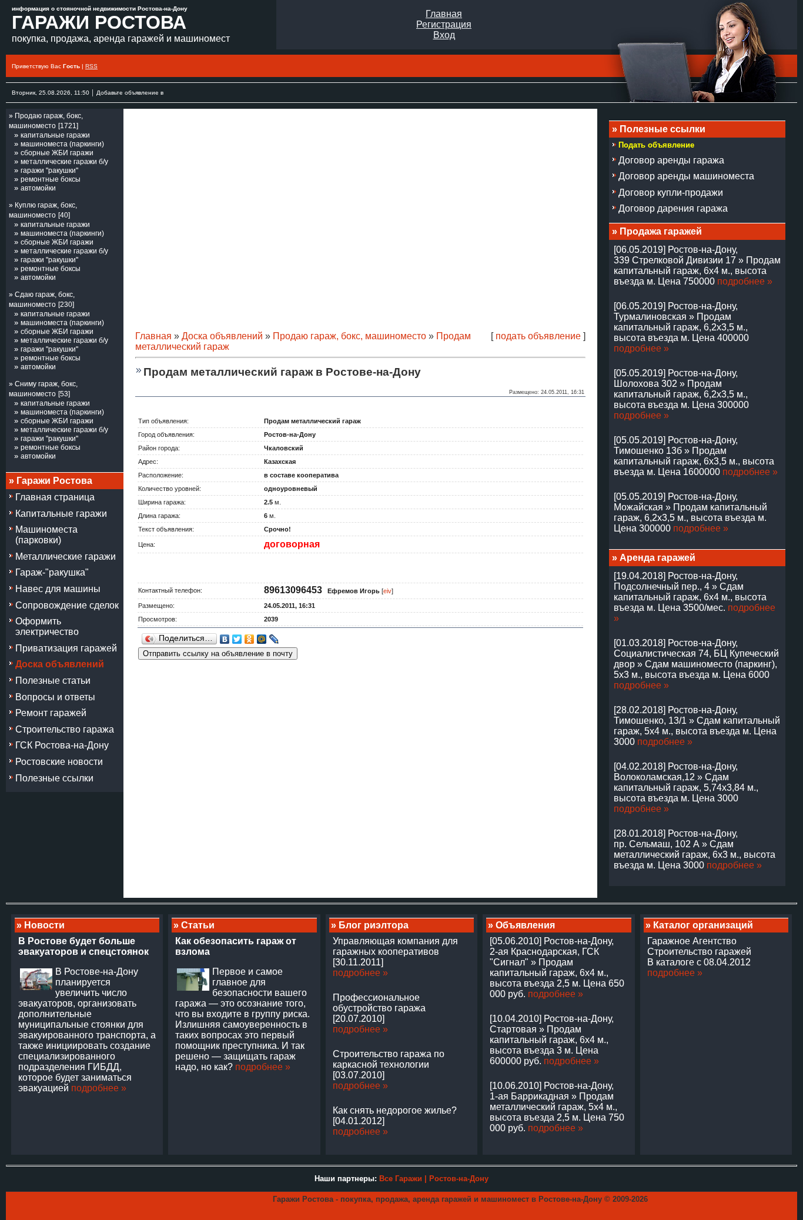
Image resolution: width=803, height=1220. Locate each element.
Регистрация (443, 24)
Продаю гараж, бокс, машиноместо (349, 336)
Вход (444, 35)
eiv (387, 590)
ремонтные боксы (51, 179)
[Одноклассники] (249, 639)
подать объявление (538, 336)
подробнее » (744, 281)
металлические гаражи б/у (64, 162)
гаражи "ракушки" (49, 170)
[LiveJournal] (274, 639)
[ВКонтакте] (225, 639)
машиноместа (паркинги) (62, 144)
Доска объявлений (222, 336)
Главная (444, 14)
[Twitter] (237, 639)
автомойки (38, 188)
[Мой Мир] (262, 639)
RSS (91, 66)
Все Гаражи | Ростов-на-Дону (434, 1178)
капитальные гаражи (55, 135)
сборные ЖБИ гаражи (57, 153)
